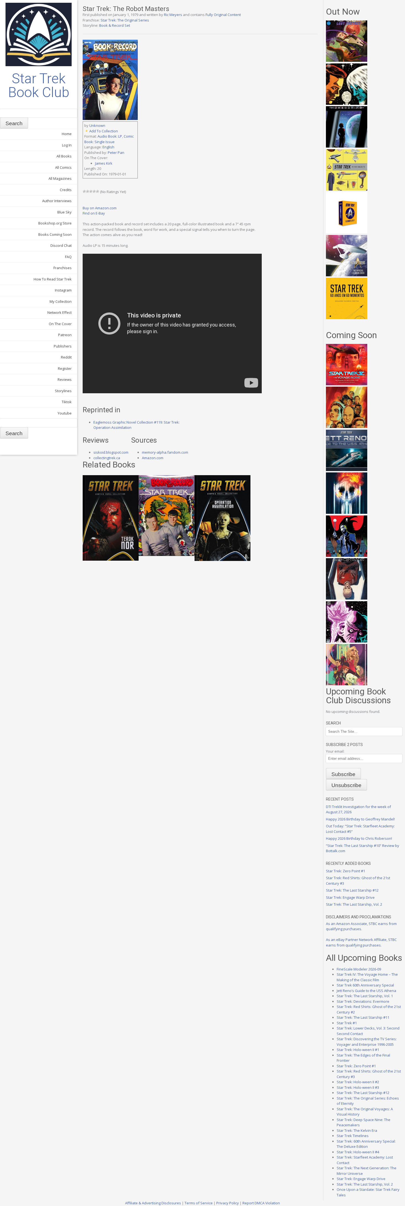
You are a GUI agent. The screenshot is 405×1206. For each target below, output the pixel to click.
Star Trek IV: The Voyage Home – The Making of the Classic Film (367, 977)
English (108, 147)
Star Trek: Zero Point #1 (345, 870)
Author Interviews (57, 200)
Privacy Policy (227, 1202)
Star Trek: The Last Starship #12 (352, 890)
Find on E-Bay (94, 213)
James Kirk (103, 163)
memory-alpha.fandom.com (165, 452)
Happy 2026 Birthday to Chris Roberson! (359, 838)
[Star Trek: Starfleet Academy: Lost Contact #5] (346, 60)
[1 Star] (84, 191)
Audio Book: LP (110, 136)
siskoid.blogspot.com (110, 452)
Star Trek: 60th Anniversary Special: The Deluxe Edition (366, 1144)
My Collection (61, 301)
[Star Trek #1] (346, 683)
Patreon (65, 334)
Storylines (63, 390)
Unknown (97, 125)
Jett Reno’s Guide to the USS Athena (366, 990)
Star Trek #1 (347, 1022)
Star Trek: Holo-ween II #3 (358, 1087)
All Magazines (60, 178)
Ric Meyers (173, 14)
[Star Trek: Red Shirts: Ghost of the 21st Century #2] (346, 598)
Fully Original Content (223, 14)
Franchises (62, 267)
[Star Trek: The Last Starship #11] (346, 641)
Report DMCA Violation (261, 1202)
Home (67, 133)
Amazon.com (152, 457)
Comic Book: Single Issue (109, 139)
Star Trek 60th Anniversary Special (365, 985)
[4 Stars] (94, 191)
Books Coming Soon (55, 234)
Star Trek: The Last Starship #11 (363, 1017)
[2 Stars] (87, 191)
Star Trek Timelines (353, 1135)
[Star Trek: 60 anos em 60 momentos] (346, 317)
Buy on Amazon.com (100, 207)
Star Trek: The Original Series (125, 20)
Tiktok (67, 401)
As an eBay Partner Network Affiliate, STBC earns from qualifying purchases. (361, 942)
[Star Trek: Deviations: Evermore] (346, 555)
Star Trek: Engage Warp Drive (350, 897)
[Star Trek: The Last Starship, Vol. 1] (346, 512)
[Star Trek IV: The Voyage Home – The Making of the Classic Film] (346, 383)
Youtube (65, 413)
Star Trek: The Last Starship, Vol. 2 (354, 904)
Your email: (335, 751)
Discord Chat (61, 245)
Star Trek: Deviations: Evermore (363, 1001)
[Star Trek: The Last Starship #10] (346, 103)
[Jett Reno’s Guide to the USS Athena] (346, 469)
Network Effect (59, 312)
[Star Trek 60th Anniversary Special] (346, 426)
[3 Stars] (91, 191)
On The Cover (60, 323)
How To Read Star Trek (53, 279)
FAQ (68, 256)
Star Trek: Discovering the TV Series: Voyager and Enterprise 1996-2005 (367, 1041)
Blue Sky (64, 212)
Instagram (63, 290)
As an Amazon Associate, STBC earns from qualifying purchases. (361, 926)
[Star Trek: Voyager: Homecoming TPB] (346, 146)
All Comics (63, 167)
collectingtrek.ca (106, 457)
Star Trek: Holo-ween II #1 (358, 1049)
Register (65, 368)
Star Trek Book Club (38, 85)
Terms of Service (199, 1202)
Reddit (66, 357)
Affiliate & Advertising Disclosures (153, 1202)
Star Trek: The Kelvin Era (357, 1130)
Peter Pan (116, 152)
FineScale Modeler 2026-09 (359, 969)
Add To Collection (103, 131)
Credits (66, 189)
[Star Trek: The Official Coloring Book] (346, 274)
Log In (67, 145)
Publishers (63, 346)
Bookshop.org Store (55, 223)
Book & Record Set (114, 25)
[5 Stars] (97, 191)
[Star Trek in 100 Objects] (346, 189)
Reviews (65, 379)
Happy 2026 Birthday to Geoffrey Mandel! (360, 819)
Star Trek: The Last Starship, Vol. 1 (365, 995)
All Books (64, 156)
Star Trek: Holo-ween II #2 (358, 1081)
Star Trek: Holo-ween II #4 (358, 1151)
